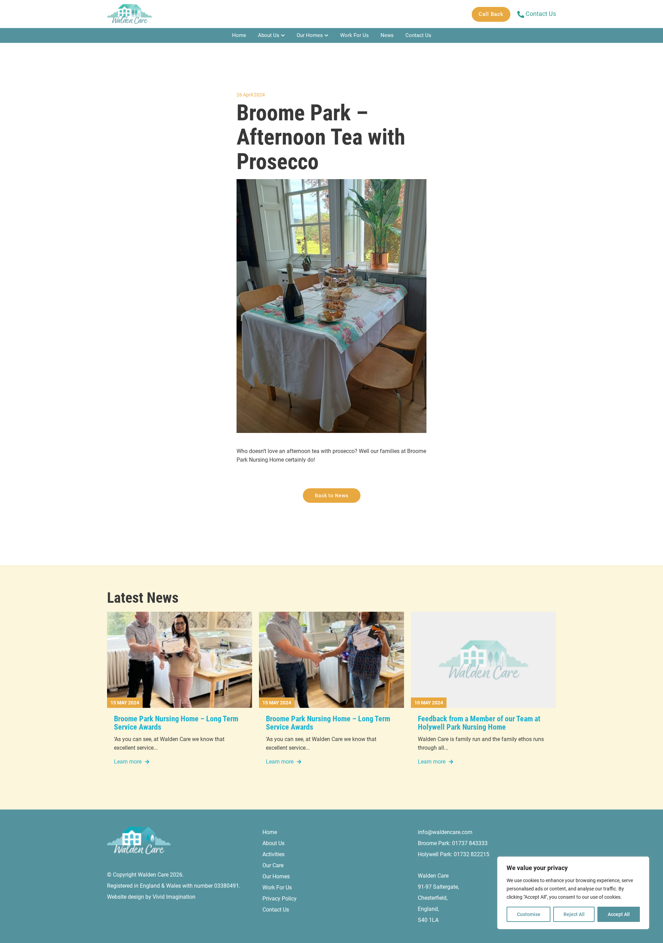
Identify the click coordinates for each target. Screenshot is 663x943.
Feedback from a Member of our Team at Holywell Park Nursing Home (479, 722)
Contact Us (418, 35)
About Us (268, 35)
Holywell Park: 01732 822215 (453, 854)
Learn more (128, 761)
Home (239, 35)
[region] (573, 893)
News (387, 35)
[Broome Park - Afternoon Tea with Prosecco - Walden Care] (129, 14)
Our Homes (310, 35)
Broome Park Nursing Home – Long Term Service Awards (176, 722)
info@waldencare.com (445, 832)
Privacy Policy (279, 898)
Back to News (331, 495)
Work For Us (354, 35)
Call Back (491, 14)
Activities (273, 854)
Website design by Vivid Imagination (151, 897)
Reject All (574, 914)
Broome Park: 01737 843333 (453, 843)
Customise (528, 914)
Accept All (619, 914)
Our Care (273, 865)
